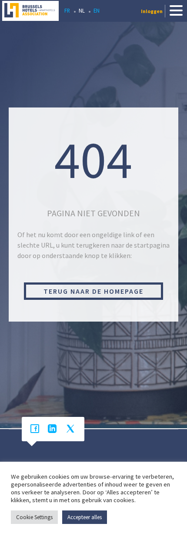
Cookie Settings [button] (34, 517)
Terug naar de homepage (93, 291)
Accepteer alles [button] (84, 517)
